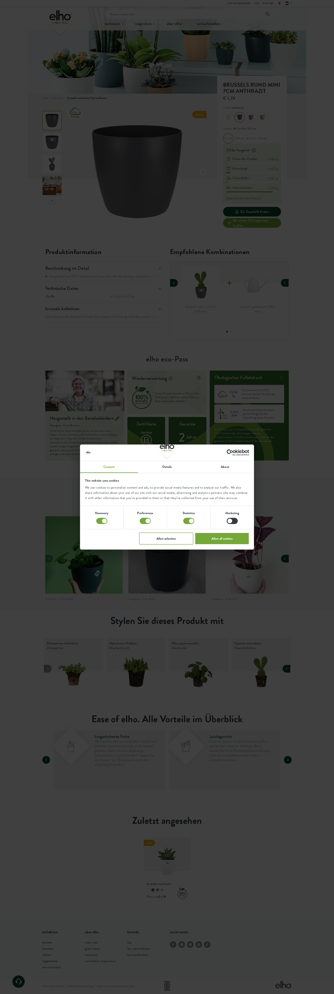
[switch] (145, 521)
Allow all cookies (222, 538)
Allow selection (166, 538)
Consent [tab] (109, 466)
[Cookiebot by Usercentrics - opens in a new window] (232, 452)
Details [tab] (167, 466)
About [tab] (225, 466)
